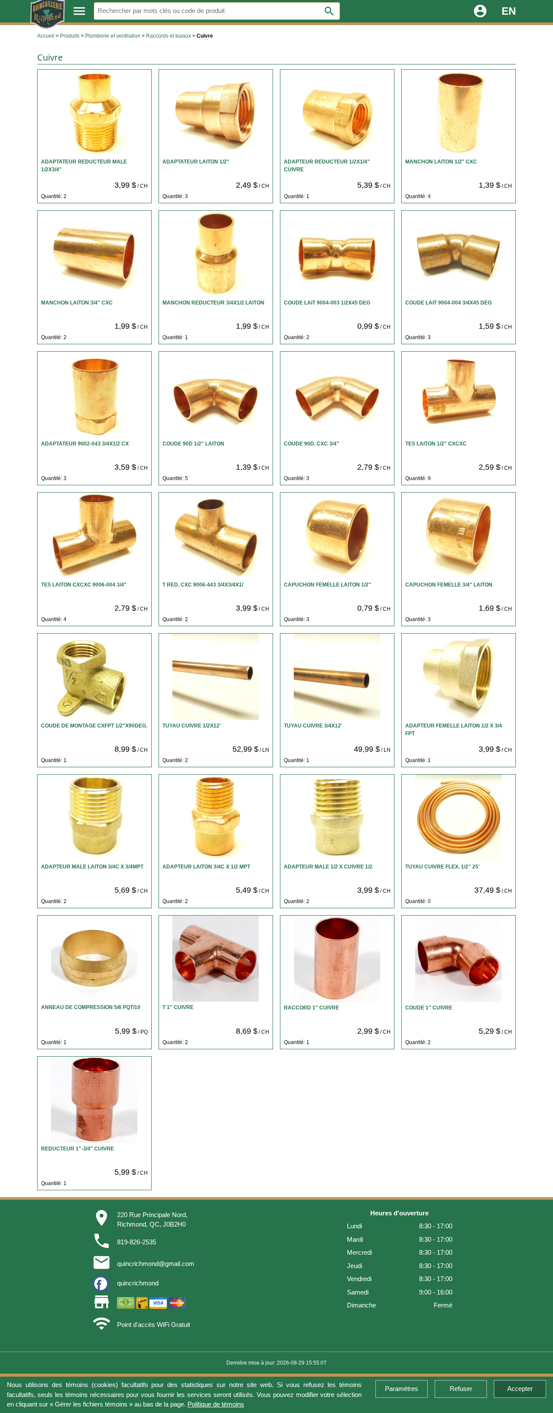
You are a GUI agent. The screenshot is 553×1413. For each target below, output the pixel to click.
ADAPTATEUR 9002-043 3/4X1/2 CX (85, 444)
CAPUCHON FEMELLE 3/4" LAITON (449, 585)
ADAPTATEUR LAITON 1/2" (195, 162)
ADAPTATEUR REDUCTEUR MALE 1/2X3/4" (84, 166)
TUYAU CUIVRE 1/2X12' (191, 726)
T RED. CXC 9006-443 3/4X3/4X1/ (202, 585)
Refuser (461, 1388)
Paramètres (401, 1388)
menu (79, 11)
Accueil (45, 36)
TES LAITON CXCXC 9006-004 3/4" (84, 585)
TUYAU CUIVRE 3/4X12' (313, 726)
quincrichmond (138, 1283)
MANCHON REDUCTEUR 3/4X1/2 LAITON (213, 303)
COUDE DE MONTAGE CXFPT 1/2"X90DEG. (94, 726)
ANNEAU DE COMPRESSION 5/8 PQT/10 (90, 1007)
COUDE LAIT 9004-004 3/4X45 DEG (448, 303)
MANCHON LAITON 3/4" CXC (77, 303)
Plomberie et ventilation (112, 36)
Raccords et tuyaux (168, 36)
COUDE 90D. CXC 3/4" (311, 444)
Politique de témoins (216, 1404)
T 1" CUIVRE (178, 1007)
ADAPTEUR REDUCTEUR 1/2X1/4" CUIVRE (327, 166)
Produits (69, 36)
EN (509, 11)
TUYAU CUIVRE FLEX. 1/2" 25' (442, 867)
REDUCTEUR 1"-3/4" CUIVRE (77, 1149)
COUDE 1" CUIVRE (428, 1008)
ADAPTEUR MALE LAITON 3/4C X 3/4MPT (92, 867)
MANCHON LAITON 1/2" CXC (441, 162)
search (329, 11)
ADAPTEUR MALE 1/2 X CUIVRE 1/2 (328, 867)
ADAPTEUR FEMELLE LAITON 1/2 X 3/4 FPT (453, 730)
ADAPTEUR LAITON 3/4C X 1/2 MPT (206, 867)
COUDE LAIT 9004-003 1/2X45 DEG (327, 303)
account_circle (480, 11)
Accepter (520, 1388)
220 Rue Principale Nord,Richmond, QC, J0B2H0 (152, 1219)
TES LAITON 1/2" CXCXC (436, 444)
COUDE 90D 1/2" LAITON (193, 444)
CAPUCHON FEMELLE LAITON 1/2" (327, 585)
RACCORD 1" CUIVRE (311, 1008)
